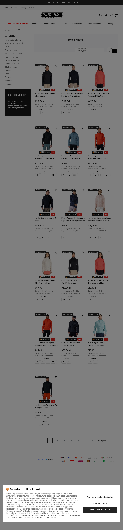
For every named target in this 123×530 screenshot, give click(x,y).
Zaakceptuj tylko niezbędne (100, 497)
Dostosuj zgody (99, 503)
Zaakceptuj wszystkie (99, 510)
